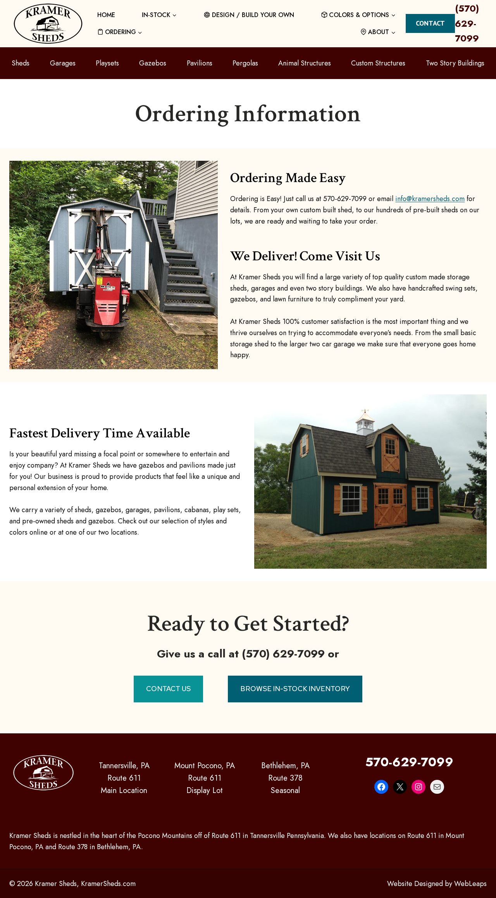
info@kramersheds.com (430, 199)
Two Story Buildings (455, 63)
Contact (430, 23)
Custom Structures (378, 63)
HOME (106, 14)
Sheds (20, 63)
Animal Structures (304, 63)
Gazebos (152, 63)
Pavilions (199, 63)
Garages (63, 63)
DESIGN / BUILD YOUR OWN (253, 14)
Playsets (107, 63)
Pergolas (245, 63)
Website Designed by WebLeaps (437, 884)
